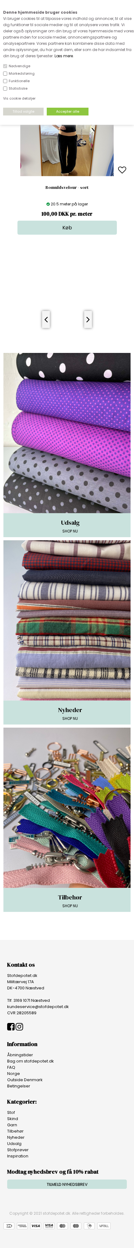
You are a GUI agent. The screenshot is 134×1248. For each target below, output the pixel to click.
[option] (67, 170)
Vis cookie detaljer (19, 98)
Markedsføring (22, 73)
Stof (11, 1112)
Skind (12, 1119)
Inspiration (17, 1156)
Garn (12, 1125)
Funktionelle (19, 80)
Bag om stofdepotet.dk (30, 1061)
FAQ (11, 1067)
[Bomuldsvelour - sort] (67, 175)
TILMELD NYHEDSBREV (67, 1184)
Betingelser (18, 1086)
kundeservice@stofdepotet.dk (38, 1007)
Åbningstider (20, 1055)
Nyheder (16, 1137)
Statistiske (18, 88)
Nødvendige (19, 65)
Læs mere (64, 56)
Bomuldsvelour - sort (67, 187)
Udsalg (14, 1144)
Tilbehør (15, 1131)
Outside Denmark (25, 1080)
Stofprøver (18, 1150)
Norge (13, 1074)
